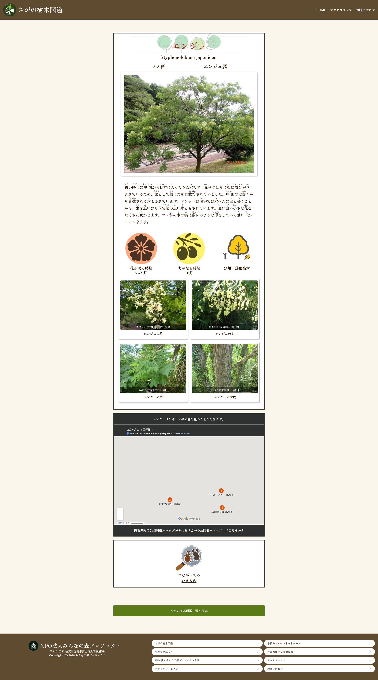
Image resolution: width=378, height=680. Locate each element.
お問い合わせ (365, 9)
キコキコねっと (164, 652)
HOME (321, 9)
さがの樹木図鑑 (164, 643)
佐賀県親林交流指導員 (280, 652)
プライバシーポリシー (168, 669)
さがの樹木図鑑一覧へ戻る (189, 610)
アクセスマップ (341, 9)
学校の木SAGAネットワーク (284, 643)
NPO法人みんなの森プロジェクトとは (177, 660)
